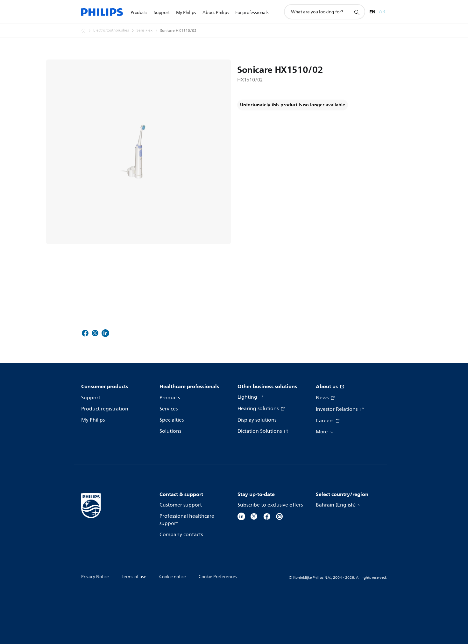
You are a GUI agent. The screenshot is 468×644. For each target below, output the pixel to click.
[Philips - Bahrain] (87, 30)
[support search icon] (356, 12)
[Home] (102, 12)
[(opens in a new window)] (241, 516)
